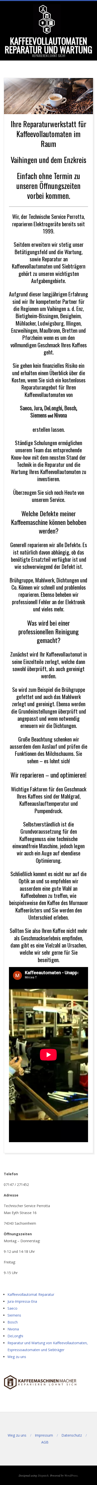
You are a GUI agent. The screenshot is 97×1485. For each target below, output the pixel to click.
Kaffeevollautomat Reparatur (30, 1294)
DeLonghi (53, 408)
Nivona (60, 415)
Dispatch (43, 1475)
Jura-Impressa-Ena (22, 1301)
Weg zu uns (16, 1356)
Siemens (38, 415)
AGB (44, 1442)
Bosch (70, 408)
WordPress (71, 1475)
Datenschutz (71, 1435)
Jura (38, 408)
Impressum (44, 1435)
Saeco (26, 408)
